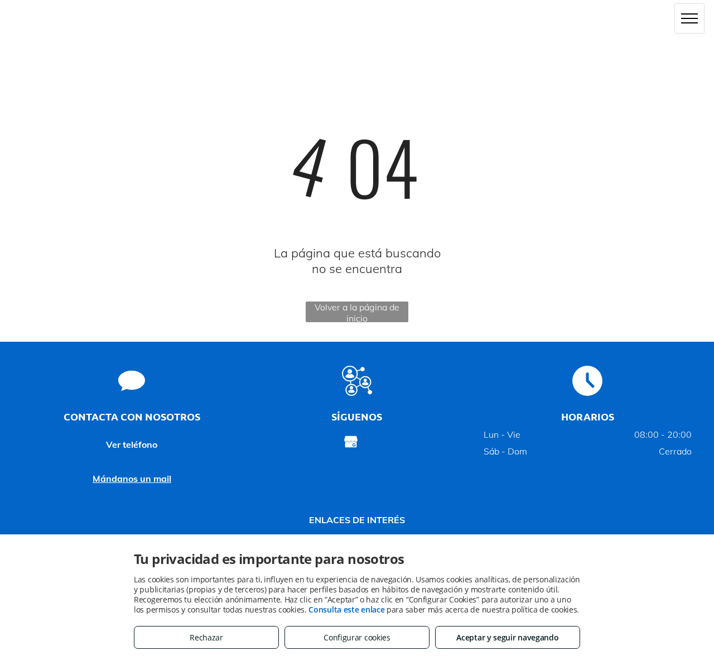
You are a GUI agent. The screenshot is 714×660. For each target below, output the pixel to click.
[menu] (689, 18)
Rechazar (206, 637)
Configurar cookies (357, 637)
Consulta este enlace (346, 609)
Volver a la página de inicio (357, 312)
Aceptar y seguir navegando (507, 637)
